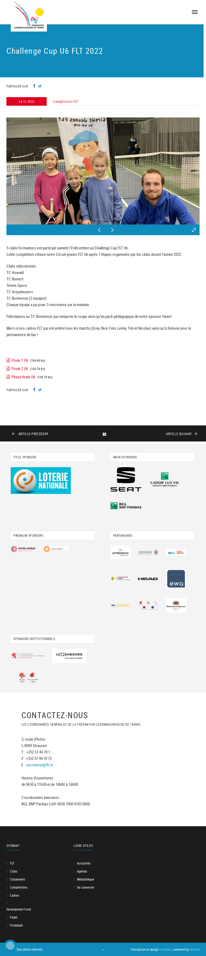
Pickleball (16, 925)
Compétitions (18, 887)
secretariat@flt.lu (39, 764)
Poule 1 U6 (20, 360)
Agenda (82, 871)
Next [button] (112, 228)
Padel (13, 917)
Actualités (83, 863)
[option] (103, 170)
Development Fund (18, 909)
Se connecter (85, 887)
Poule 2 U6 (20, 368)
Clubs (13, 871)
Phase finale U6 (23, 376)
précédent (34, 434)
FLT (12, 863)
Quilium (195, 949)
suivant (179, 434)
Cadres (14, 895)
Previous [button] (99, 228)
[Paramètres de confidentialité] (10, 946)
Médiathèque (85, 879)
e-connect (165, 949)
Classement (17, 879)
